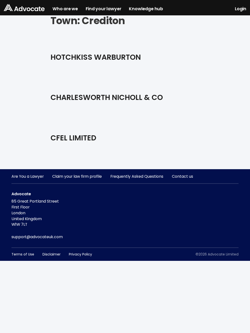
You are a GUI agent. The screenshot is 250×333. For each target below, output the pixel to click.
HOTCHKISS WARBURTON (96, 57)
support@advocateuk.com (37, 237)
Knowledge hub (146, 9)
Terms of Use (22, 254)
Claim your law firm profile (77, 176)
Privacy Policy (80, 254)
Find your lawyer (103, 9)
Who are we (65, 9)
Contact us (182, 176)
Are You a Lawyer (27, 176)
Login (240, 9)
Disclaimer (51, 254)
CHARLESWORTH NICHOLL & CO (107, 97)
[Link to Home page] (24, 8)
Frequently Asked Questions (136, 176)
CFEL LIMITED (73, 138)
